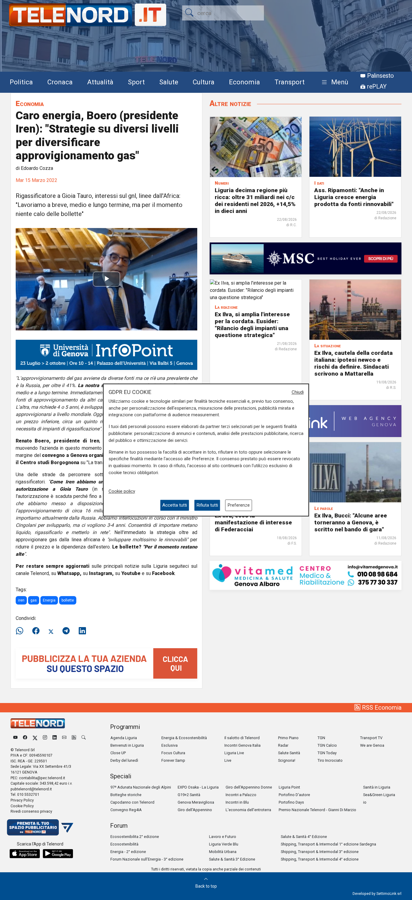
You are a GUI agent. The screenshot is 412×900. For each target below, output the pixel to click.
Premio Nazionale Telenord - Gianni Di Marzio (317, 810)
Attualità (100, 82)
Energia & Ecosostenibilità (184, 738)
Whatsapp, (69, 573)
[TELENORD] (38, 723)
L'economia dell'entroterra (248, 810)
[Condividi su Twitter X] (51, 631)
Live (227, 760)
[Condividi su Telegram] (66, 631)
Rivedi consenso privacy (31, 811)
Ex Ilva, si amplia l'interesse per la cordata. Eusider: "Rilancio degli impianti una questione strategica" (252, 325)
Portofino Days (291, 802)
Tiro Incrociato (330, 760)
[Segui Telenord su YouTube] (15, 737)
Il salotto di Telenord (242, 738)
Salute (168, 82)
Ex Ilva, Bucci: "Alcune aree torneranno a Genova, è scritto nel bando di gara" (350, 522)
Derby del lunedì (124, 760)
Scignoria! (286, 760)
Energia (49, 600)
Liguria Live (234, 753)
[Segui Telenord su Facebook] (25, 737)
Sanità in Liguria (376, 787)
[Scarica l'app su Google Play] (58, 854)
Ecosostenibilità (124, 844)
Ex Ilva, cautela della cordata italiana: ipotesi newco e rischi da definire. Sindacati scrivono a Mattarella (353, 363)
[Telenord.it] (40, 827)
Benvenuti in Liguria (127, 745)
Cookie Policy (22, 806)
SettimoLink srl (388, 893)
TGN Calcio (327, 745)
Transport (289, 82)
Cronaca (60, 82)
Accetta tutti (174, 505)
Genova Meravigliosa (196, 802)
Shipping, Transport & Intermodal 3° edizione (320, 851)
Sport (136, 82)
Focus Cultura (173, 753)
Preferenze (238, 505)
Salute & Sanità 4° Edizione (304, 836)
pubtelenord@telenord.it (31, 789)
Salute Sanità (289, 753)
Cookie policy (122, 491)
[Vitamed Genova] (305, 575)
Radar (283, 745)
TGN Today (327, 753)
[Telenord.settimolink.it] (106, 663)
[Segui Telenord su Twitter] (35, 737)
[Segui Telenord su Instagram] (45, 737)
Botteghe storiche (125, 794)
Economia (244, 82)
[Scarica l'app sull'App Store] (25, 854)
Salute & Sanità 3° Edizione (232, 859)
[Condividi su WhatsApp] (21, 631)
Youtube (131, 573)
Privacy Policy (22, 800)
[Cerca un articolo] (83, 737)
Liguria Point (289, 787)
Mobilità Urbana (222, 851)
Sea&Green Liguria (379, 794)
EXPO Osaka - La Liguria (198, 787)
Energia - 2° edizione (128, 851)
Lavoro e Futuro (222, 836)
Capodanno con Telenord (132, 802)
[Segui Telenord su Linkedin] (54, 737)
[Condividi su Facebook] (35, 631)
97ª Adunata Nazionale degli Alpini (140, 787)
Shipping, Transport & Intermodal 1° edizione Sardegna (328, 844)
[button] (333, 82)
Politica (21, 82)
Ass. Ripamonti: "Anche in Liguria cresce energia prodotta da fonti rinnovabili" (354, 196)
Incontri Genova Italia (242, 745)
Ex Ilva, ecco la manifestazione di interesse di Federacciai (253, 522)
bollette (68, 600)
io (364, 802)
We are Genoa (372, 745)
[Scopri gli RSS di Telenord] (74, 737)
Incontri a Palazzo (241, 794)
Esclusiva (169, 745)
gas (33, 600)
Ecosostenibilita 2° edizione (134, 836)
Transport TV (371, 738)
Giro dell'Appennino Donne (249, 787)
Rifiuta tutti (207, 505)
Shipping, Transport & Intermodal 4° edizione (320, 859)
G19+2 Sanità (189, 794)
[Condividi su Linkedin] (82, 631)
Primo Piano (288, 738)
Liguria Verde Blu (223, 844)
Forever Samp (173, 760)
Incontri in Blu (237, 802)
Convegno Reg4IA (126, 810)
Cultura (203, 82)
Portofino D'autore (294, 794)
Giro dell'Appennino (195, 810)
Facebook (163, 573)
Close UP (118, 753)
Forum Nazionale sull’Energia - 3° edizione (146, 859)
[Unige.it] (106, 354)
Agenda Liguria (123, 738)
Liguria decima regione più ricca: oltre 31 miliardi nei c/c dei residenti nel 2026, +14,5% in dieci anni (255, 200)
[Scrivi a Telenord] (64, 737)
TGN (321, 738)
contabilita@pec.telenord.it (42, 778)
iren (21, 600)
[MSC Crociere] (305, 258)
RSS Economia (380, 707)
